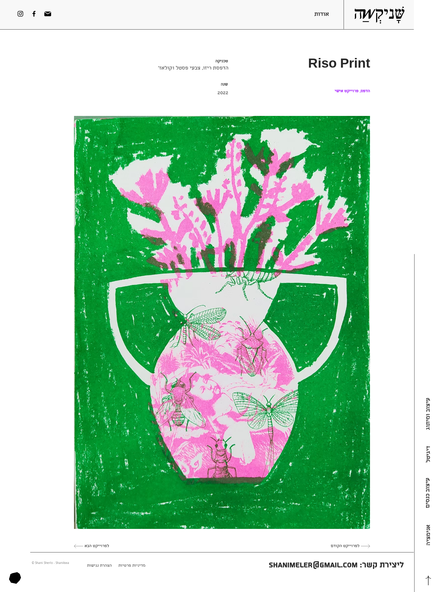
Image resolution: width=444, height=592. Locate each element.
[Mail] (48, 14)
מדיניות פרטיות (131, 566)
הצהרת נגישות (99, 566)
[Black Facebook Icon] (34, 14)
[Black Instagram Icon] (20, 14)
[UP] (428, 580)
